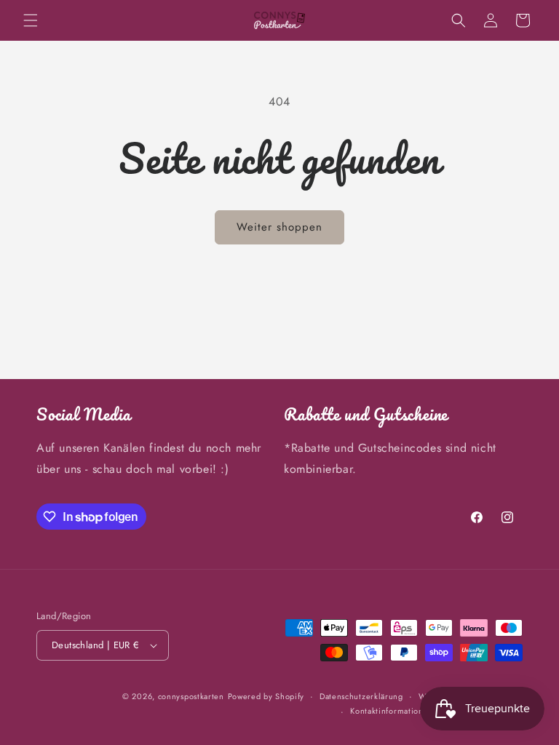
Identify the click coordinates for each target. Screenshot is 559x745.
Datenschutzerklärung (361, 696)
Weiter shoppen (279, 227)
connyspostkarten (191, 696)
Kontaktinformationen (391, 711)
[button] (31, 20)
